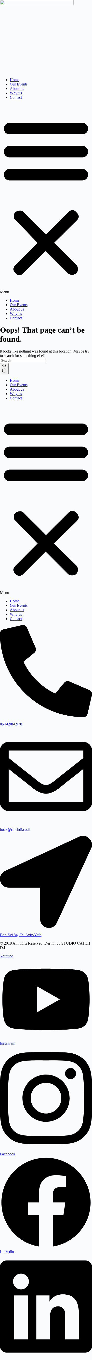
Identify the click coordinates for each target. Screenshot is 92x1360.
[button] (46, 199)
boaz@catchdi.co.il (15, 829)
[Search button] (4, 368)
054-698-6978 (11, 724)
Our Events (18, 84)
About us (17, 88)
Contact (16, 97)
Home (14, 80)
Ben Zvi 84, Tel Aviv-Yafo (20, 935)
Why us (16, 93)
